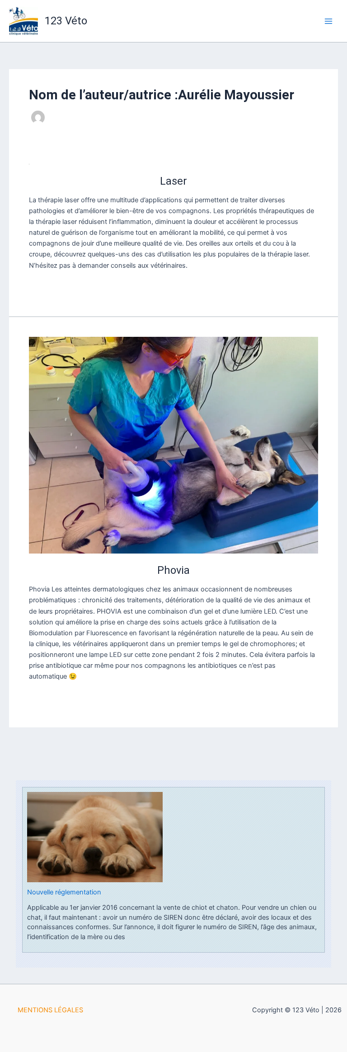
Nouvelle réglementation (64, 892)
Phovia (173, 570)
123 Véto (66, 20)
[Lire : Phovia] (173, 445)
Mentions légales (50, 1010)
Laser (173, 181)
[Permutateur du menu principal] (328, 21)
